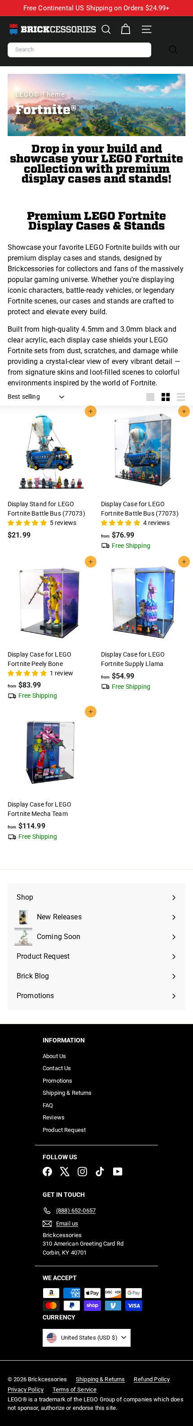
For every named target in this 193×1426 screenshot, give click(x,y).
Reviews (54, 1117)
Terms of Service (74, 1389)
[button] (28, 522)
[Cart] (125, 29)
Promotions (57, 1080)
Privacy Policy (26, 1389)
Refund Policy (152, 1379)
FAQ (48, 1105)
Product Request (64, 1130)
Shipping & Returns (67, 1092)
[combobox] (79, 50)
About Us (54, 1056)
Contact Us (57, 1068)
